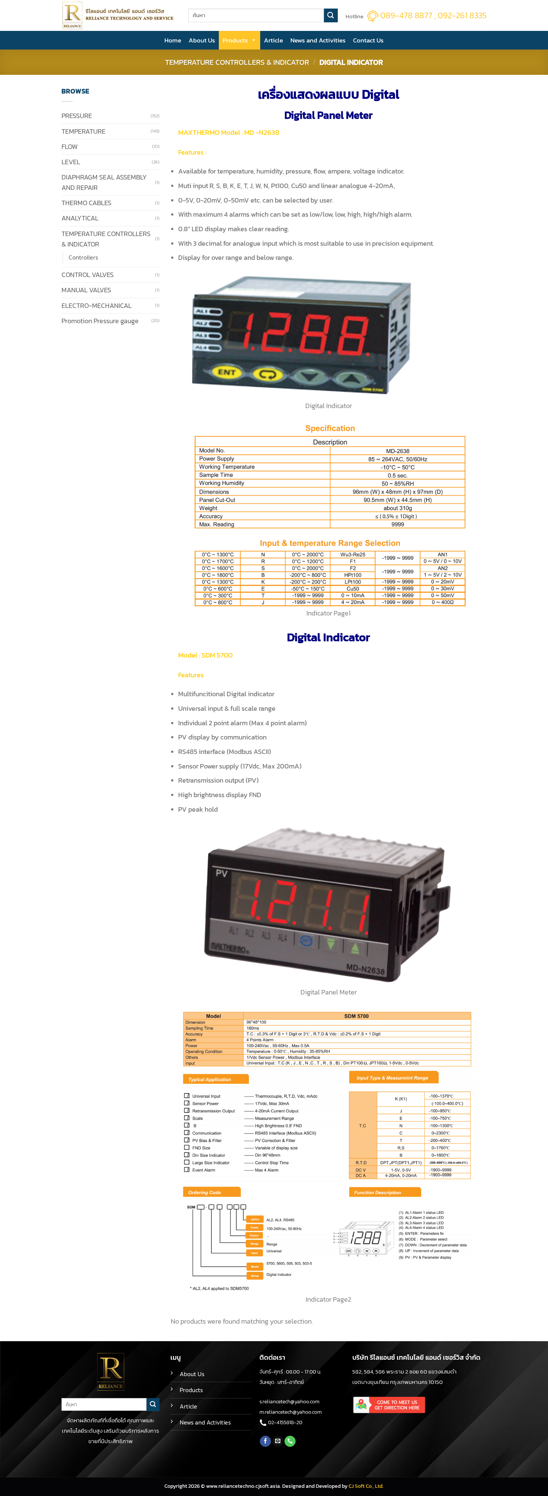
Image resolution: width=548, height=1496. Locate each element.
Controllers (84, 257)
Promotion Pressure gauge (100, 321)
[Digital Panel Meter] (328, 904)
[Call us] (290, 1441)
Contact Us (368, 40)
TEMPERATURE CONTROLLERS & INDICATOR (237, 62)
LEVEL (71, 162)
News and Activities (318, 40)
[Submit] (331, 15)
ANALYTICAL (80, 218)
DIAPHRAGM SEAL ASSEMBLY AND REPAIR (104, 182)
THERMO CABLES (86, 203)
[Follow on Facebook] (265, 1441)
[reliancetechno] (119, 15)
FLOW (70, 147)
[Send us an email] (277, 1441)
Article (273, 40)
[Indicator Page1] (328, 514)
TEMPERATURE (83, 131)
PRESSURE (77, 116)
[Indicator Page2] (328, 1151)
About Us (202, 40)
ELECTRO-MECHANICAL (97, 306)
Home (172, 40)
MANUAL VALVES (86, 290)
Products (235, 40)
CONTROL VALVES (88, 275)
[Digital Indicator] (300, 335)
